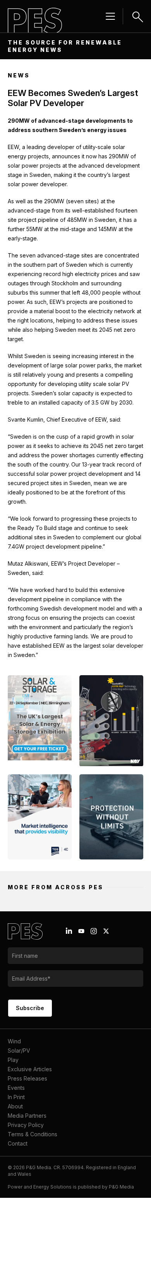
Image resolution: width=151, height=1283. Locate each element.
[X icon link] (106, 931)
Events (16, 1087)
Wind (14, 1041)
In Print (16, 1097)
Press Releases (27, 1078)
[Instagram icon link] (94, 931)
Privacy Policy (26, 1125)
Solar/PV (19, 1050)
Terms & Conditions (32, 1134)
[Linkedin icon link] (69, 931)
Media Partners (27, 1115)
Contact (17, 1143)
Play (13, 1060)
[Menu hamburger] (110, 16)
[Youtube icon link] (81, 931)
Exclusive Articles (30, 1069)
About (15, 1106)
